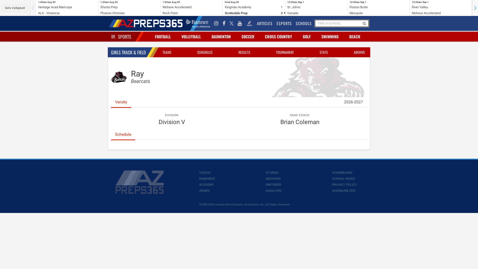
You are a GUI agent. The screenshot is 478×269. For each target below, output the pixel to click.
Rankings (207, 179)
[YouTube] (240, 23)
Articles (265, 23)
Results (244, 52)
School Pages (343, 179)
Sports (124, 36)
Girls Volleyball (15, 8)
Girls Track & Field (128, 52)
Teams (167, 52)
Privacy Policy (344, 185)
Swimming (330, 37)
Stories (272, 173)
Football (163, 37)
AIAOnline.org (344, 191)
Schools (304, 23)
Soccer (247, 37)
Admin (204, 191)
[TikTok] (249, 23)
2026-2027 (353, 102)
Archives (273, 179)
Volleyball (191, 37)
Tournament (285, 52)
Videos (204, 173)
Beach (354, 37)
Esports (284, 23)
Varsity (121, 102)
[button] (475, 8)
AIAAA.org (274, 191)
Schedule (123, 134)
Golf (307, 37)
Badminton (221, 37)
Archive (359, 52)
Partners (273, 185)
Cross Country (278, 37)
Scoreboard (342, 173)
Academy (206, 185)
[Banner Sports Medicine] (198, 23)
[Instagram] (216, 23)
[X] (232, 23)
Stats (324, 52)
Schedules (205, 52)
